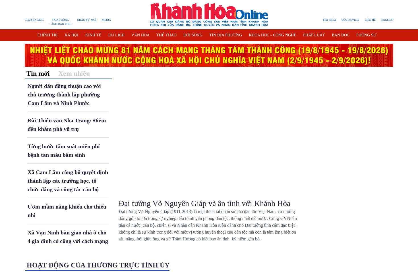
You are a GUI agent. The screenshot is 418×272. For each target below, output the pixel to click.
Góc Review (350, 19)
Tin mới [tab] (38, 73)
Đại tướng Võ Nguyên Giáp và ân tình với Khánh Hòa (204, 203)
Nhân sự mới (86, 19)
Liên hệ (370, 19)
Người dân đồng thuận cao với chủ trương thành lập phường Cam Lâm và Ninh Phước (64, 94)
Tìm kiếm (329, 19)
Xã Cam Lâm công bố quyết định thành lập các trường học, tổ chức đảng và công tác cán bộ (68, 180)
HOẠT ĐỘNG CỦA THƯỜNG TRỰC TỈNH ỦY (98, 265)
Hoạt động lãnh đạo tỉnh (60, 22)
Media (106, 19)
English (387, 19)
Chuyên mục (34, 19)
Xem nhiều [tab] (74, 73)
